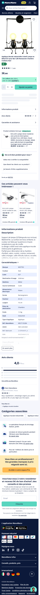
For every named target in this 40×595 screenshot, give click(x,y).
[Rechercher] (7, 8)
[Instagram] (18, 550)
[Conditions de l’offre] (35, 79)
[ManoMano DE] (13, 574)
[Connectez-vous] (29, 2)
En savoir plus (23, 515)
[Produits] (3, 8)
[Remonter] (31, 574)
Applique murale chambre (10, 406)
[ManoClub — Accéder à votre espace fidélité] (23, 2)
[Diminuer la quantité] (4, 87)
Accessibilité (31, 593)
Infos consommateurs (9, 593)
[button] (19, 138)
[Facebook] (8, 550)
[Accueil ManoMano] (11, 2)
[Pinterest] (13, 550)
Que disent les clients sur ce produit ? (16, 164)
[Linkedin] (3, 550)
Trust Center (6, 590)
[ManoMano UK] (8, 574)
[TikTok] (23, 550)
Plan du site (24, 585)
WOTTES (10, 177)
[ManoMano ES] (18, 574)
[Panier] (34, 2)
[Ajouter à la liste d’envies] (35, 50)
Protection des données (23, 588)
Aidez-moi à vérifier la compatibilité (15, 160)
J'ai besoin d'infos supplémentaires (15, 169)
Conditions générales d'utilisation (24, 590)
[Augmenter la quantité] (12, 87)
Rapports (22, 593)
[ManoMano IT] (3, 574)
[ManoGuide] (33, 589)
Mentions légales (8, 588)
